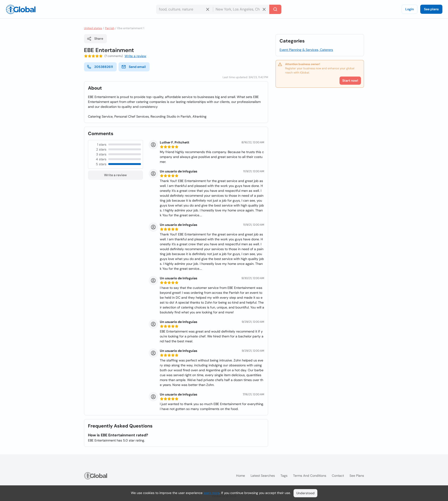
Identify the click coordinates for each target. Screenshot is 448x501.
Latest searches (263, 475)
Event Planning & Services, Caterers (306, 50)
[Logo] (21, 9)
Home (240, 475)
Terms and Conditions (309, 475)
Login (409, 9)
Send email (137, 67)
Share (98, 38)
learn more (211, 493)
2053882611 (103, 67)
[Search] (275, 9)
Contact (338, 475)
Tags (283, 475)
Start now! (350, 80)
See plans (431, 9)
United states (93, 28)
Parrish (109, 28)
